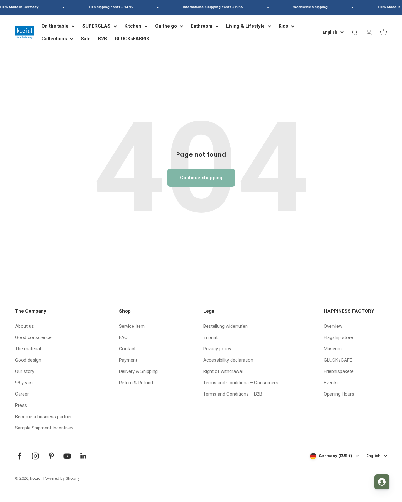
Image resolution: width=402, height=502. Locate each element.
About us (24, 326)
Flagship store (338, 337)
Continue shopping (201, 178)
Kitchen (132, 26)
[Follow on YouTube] (67, 456)
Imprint (210, 337)
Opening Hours (339, 394)
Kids (283, 26)
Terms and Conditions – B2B (232, 394)
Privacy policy (217, 349)
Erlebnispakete (339, 371)
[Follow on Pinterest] (51, 456)
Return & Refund (136, 383)
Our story (24, 371)
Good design (28, 360)
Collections (54, 38)
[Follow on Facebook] (19, 456)
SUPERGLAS (96, 26)
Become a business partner (43, 416)
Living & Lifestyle (245, 26)
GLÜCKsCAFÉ (338, 360)
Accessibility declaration (228, 360)
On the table (54, 26)
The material (28, 349)
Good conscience (33, 337)
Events (331, 383)
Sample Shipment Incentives (44, 428)
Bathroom (201, 26)
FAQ (123, 337)
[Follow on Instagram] (35, 456)
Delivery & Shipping (138, 371)
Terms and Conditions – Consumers (240, 383)
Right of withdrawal (223, 371)
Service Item (132, 326)
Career (22, 394)
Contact (127, 349)
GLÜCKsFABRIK (132, 38)
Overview (333, 326)
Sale (85, 38)
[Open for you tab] (381, 481)
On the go (166, 26)
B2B (102, 38)
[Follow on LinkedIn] (83, 456)
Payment (128, 360)
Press (21, 405)
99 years (24, 383)
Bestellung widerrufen (225, 326)
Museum (333, 349)
